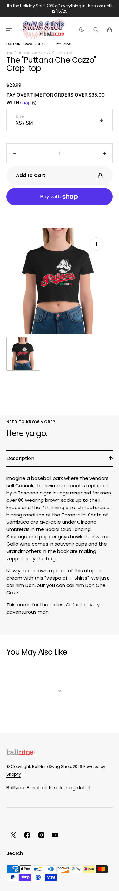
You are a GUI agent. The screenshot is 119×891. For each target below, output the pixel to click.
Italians (63, 44)
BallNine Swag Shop (51, 766)
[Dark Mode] (81, 29)
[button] (9, 29)
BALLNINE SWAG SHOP (26, 44)
